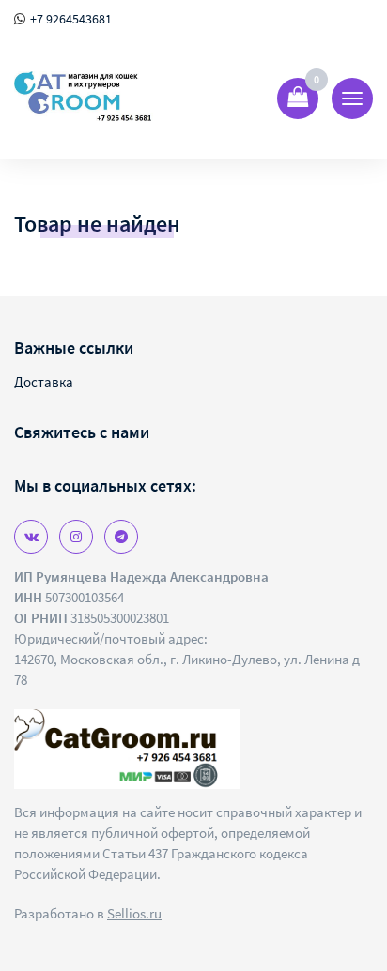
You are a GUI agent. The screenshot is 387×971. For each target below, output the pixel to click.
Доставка (43, 381)
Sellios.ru (134, 913)
